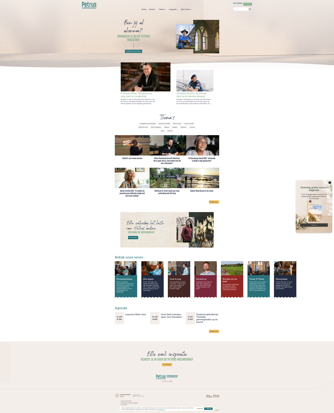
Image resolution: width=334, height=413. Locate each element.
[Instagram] (171, 381)
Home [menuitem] (144, 9)
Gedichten (183, 127)
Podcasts (170, 130)
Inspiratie (172, 9)
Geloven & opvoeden (164, 123)
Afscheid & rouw (143, 127)
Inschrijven (247, 4)
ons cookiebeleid (160, 409)
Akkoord (209, 408)
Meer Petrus (185, 9)
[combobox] (242, 9)
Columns (192, 127)
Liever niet (200, 408)
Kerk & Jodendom (156, 127)
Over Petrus (124, 404)
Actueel (152, 9)
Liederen (166, 127)
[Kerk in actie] (209, 396)
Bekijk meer (214, 202)
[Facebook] (169, 381)
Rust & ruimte (177, 123)
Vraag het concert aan (133, 51)
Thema (161, 9)
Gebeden (174, 127)
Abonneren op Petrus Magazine (129, 402)
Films (162, 130)
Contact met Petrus (126, 400)
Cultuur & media (189, 123)
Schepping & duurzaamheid (147, 123)
